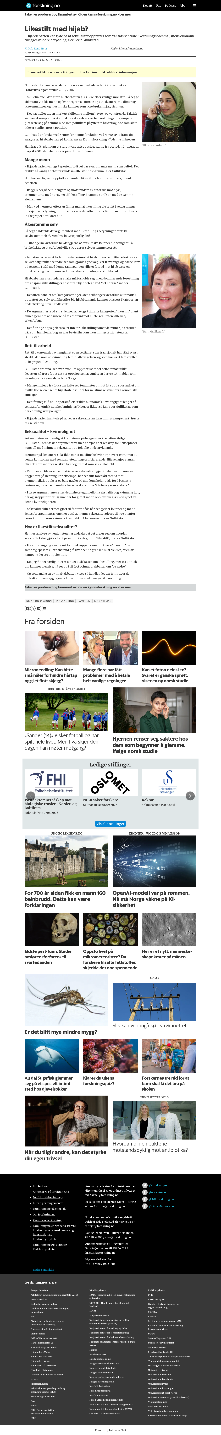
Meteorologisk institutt (43, 1396)
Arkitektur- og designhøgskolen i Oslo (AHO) (54, 1295)
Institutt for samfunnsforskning (47, 1374)
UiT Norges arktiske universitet (164, 1365)
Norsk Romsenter (98, 1395)
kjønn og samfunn (39, 601)
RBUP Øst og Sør (157, 1299)
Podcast (170, 5)
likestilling (103, 601)
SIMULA (152, 1312)
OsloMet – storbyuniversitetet (104, 1413)
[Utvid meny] (194, 5)
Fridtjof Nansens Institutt (44, 1338)
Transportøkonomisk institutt (164, 1361)
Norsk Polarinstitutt (99, 1386)
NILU (33, 1418)
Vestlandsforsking (157, 1402)
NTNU (92, 1311)
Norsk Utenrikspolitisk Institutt (106, 1399)
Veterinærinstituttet (158, 1406)
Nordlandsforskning (100, 1359)
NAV (33, 1401)
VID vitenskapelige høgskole (163, 1411)
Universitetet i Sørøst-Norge (162, 1393)
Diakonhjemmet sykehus (44, 1304)
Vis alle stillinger (110, 824)
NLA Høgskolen (97, 1290)
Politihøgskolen (156, 1290)
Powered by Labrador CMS (110, 1430)
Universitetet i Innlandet (160, 1379)
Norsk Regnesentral (99, 1390)
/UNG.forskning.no (161, 1199)
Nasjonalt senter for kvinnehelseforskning (111, 1337)
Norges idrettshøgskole (101, 1381)
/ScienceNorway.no (161, 1206)
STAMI (151, 1333)
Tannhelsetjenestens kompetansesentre (169, 1356)
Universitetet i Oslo (158, 1383)
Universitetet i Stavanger (161, 1388)
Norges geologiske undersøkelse (106, 1377)
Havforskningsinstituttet (44, 1347)
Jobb (182, 5)
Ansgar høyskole (39, 1290)
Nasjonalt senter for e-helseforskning (109, 1332)
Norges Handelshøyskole (102, 1368)
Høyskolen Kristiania (42, 1370)
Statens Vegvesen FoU (159, 1338)
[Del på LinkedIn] (38, 608)
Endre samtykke (43, 1269)
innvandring (65, 601)
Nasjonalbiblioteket (99, 1315)
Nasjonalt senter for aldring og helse (108, 1328)
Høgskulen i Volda (40, 1361)
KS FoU (34, 1379)
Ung (158, 5)
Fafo (33, 1316)
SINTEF (152, 1316)
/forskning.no (158, 1192)
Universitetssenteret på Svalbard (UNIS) (168, 1397)
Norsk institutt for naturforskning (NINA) (111, 1404)
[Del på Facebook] (27, 608)
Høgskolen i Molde (40, 1352)
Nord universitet (97, 1354)
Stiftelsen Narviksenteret (161, 1342)
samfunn (84, 601)
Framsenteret (38, 1333)
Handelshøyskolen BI (42, 1342)
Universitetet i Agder (159, 1370)
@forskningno (158, 1185)
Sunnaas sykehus (157, 1347)
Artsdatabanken (39, 1299)
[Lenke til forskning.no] (80, 4)
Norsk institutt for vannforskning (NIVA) (110, 1409)
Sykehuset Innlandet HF (160, 1352)
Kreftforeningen (39, 1383)
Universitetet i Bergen (159, 1374)
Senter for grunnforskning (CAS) (165, 1321)
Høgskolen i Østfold (41, 1356)
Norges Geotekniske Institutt (104, 1363)
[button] (30, 795)
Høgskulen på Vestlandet (44, 1365)
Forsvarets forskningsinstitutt (46, 1329)
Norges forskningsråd (101, 1372)
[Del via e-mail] (44, 608)
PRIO (151, 1295)
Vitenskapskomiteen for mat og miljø (167, 1415)
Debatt (147, 5)
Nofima (93, 1350)
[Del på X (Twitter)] (33, 608)
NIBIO (34, 1405)
